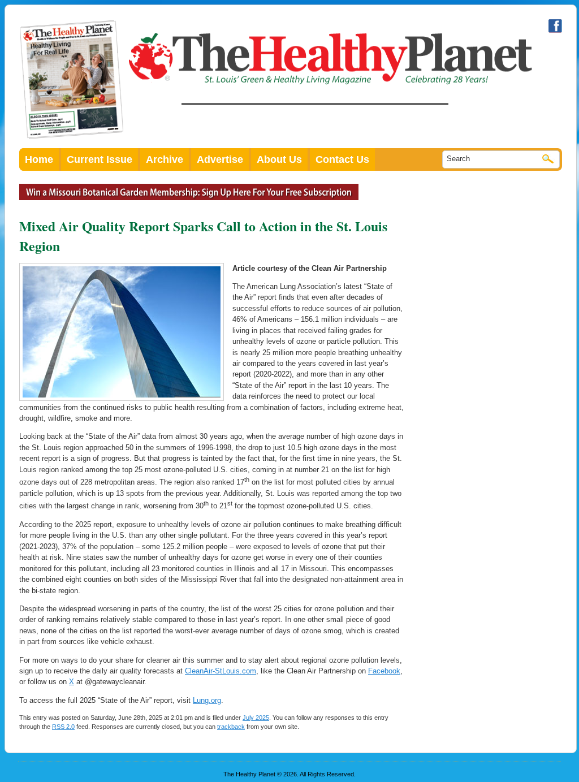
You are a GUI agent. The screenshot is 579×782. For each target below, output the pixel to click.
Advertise (220, 159)
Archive (164, 159)
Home (39, 159)
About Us (279, 159)
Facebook (384, 671)
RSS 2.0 (63, 726)
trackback (231, 726)
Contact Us (342, 159)
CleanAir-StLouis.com (220, 671)
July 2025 (256, 717)
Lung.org (207, 700)
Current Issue (99, 159)
